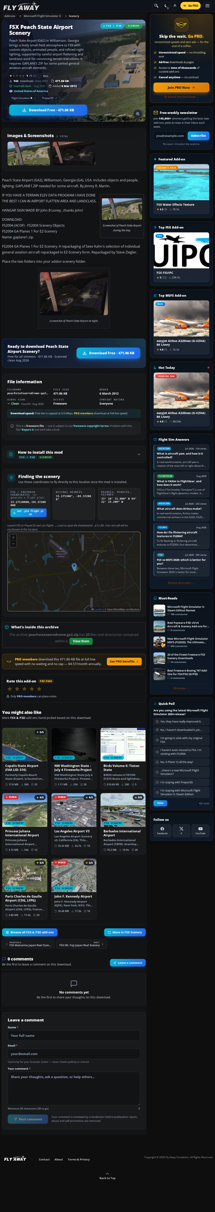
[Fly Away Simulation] (21, 5)
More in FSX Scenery (127, 932)
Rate (46, 75)
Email (12, 1045)
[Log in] (175, 5)
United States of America (31, 91)
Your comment (19, 1068)
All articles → (181, 688)
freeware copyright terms (91, 426)
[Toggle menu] (207, 5)
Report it (28, 429)
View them (81, 641)
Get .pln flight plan (30, 513)
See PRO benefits (122, 661)
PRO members (83, 413)
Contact (44, 1159)
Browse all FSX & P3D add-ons (32, 932)
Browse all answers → (181, 583)
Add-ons (9, 16)
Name (13, 1027)
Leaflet (98, 609)
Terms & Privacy (79, 1159)
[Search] (156, 5)
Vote (160, 803)
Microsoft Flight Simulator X (42, 16)
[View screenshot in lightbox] (137, 113)
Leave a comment (130, 962)
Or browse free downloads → (181, 97)
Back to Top (107, 1178)
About (59, 1159)
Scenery (74, 16)
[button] (74, 567)
